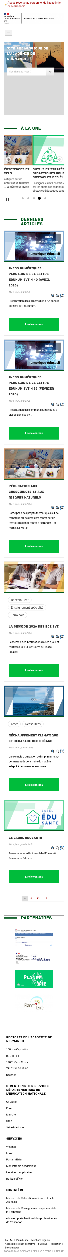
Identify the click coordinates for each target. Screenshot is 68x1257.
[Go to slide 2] (27, 198)
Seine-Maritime (15, 1127)
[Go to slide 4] (39, 198)
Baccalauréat (20, 600)
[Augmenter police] (53, 296)
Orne (9, 1121)
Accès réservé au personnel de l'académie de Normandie (34, 4)
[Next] (59, 159)
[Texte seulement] (62, 296)
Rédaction (55, 1243)
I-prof (9, 1153)
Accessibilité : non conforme (20, 1243)
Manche (11, 1114)
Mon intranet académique (21, 1166)
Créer (14, 724)
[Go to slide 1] (22, 198)
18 (45, 898)
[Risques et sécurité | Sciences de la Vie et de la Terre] (34, 937)
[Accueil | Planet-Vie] (34, 979)
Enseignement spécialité (27, 607)
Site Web (11, 1075)
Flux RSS (8, 1240)
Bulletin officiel (14, 1178)
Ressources (33, 724)
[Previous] (8, 159)
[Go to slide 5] (44, 198)
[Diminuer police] (58, 296)
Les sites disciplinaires (19, 1172)
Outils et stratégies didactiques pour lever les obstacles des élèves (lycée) (30, 173)
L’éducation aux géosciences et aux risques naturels (26, 492)
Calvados (11, 1102)
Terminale (17, 615)
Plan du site (22, 1240)
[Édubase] (34, 958)
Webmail (11, 1146)
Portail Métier (14, 1159)
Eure (9, 1108)
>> (50, 71)
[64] (60, 898)
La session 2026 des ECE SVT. (34, 626)
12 (38, 898)
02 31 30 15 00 (19, 1068)
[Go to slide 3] (33, 198)
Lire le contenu (34, 324)
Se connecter (12, 1247)
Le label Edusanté (25, 838)
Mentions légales (40, 1240)
